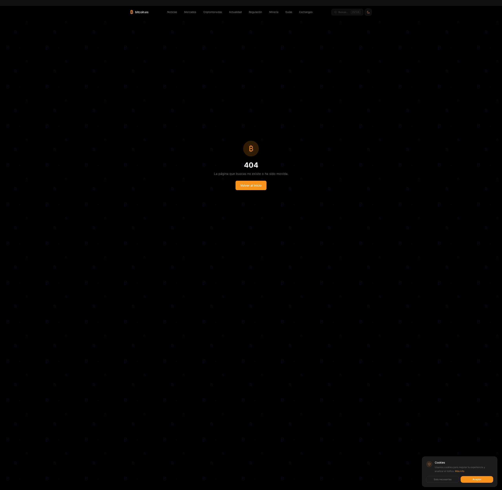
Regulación (255, 12)
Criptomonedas (212, 12)
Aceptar (477, 479)
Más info (459, 471)
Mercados (190, 12)
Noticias (172, 12)
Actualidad (235, 12)
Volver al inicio (251, 185)
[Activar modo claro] (368, 12)
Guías (288, 12)
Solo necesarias (442, 479)
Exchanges (306, 12)
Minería (273, 12)
